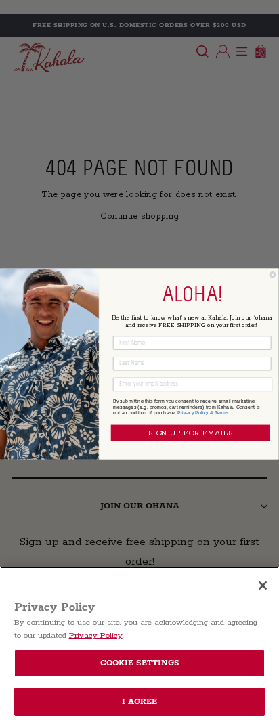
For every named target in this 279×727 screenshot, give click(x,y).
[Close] (263, 585)
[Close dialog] (272, 274)
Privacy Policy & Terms (203, 412)
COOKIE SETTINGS (139, 663)
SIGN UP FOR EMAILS (190, 433)
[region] (139, 647)
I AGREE (140, 702)
